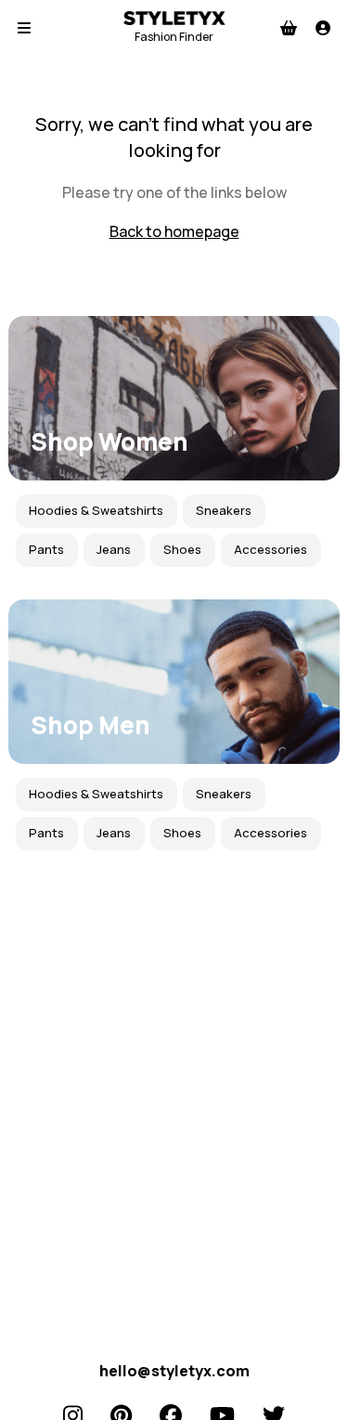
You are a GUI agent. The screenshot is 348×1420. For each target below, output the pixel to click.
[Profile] (323, 28)
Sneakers (223, 510)
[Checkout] (288, 28)
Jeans (114, 549)
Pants (46, 549)
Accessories (270, 549)
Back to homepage (174, 231)
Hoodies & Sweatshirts (96, 510)
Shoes (182, 549)
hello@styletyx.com (174, 1371)
